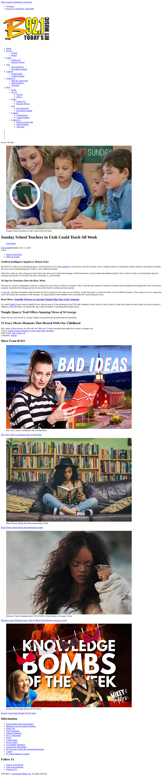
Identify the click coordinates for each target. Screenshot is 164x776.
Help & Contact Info (19, 81)
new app (6, 292)
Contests (9, 71)
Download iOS (17, 67)
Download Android (19, 69)
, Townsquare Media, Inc (21, 774)
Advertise (15, 85)
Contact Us (10, 78)
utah (13, 333)
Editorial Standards (14, 733)
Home (8, 48)
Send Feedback (17, 83)
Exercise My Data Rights (16, 747)
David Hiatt (6, 248)
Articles (14, 335)
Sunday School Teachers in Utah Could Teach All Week (31, 331)
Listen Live (15, 60)
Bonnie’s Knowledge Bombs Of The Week (18, 713)
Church (19, 333)
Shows (14, 55)
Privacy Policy (12, 742)
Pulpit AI (13, 304)
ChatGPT (65, 267)
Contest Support (17, 76)
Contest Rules (17, 74)
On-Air (9, 51)
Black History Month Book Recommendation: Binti (22, 527)
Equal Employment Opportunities (19, 724)
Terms (8, 738)
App (8, 65)
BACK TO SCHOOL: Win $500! (20, 9)
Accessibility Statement (15, 745)
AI (24, 333)
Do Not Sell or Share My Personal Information (25, 749)
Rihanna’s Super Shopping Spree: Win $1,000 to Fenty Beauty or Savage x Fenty (34, 620)
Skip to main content (9, 2)
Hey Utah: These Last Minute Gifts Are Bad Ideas (21, 435)
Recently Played (17, 62)
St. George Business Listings (17, 754)
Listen (8, 58)
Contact (9, 752)
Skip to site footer (25, 2)
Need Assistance (12, 731)
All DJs (14, 53)
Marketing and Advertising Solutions (21, 726)
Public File (10, 728)
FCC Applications (13, 735)
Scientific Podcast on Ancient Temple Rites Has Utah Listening (46, 299)
